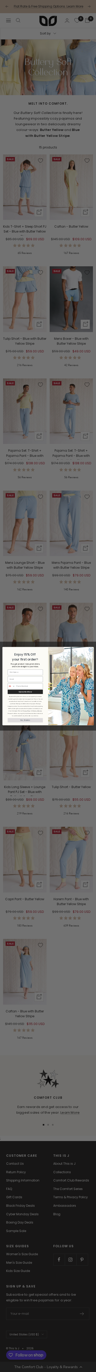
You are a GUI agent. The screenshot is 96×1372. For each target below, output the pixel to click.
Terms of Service (37, 711)
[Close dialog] (91, 650)
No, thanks (25, 720)
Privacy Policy (26, 711)
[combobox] (11, 686)
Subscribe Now (25, 691)
